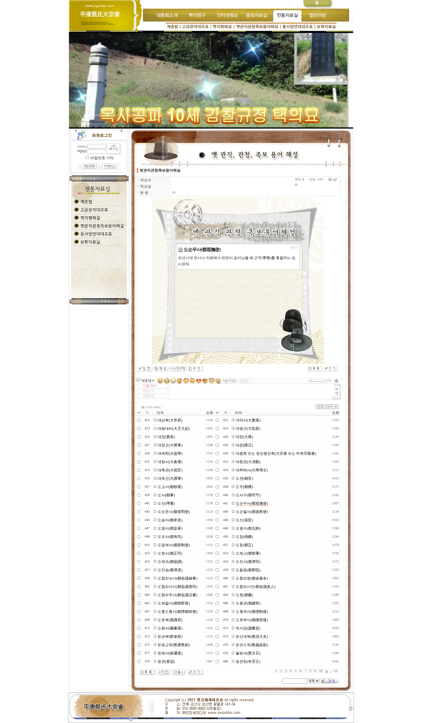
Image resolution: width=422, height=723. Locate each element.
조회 (209, 413)
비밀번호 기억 (102, 158)
